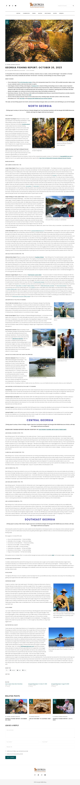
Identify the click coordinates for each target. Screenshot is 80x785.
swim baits (36, 186)
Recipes (55, 13)
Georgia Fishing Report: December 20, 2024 (16, 719)
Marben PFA (35, 86)
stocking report (26, 124)
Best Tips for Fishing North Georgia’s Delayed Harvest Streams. (55, 158)
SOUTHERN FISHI (44, 429)
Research (61, 13)
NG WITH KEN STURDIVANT (57, 429)
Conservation (26, 13)
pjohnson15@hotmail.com (37, 230)
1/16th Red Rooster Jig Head (47, 285)
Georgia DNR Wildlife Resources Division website (40, 98)
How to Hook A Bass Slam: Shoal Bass (13, 684)
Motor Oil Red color (12, 289)
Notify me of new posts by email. (15, 754)
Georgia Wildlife (15, 64)
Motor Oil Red (31, 285)
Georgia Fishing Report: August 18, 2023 (60, 684)
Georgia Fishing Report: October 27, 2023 (37, 684)
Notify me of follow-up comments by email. (17, 751)
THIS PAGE (21, 98)
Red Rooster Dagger (39, 282)
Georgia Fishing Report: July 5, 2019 (63, 719)
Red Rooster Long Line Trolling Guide (21, 296)
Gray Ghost (19, 285)
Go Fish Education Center (25, 82)
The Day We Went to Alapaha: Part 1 (40, 719)
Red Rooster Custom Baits (34, 275)
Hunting (18, 13)
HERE (30, 95)
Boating (40, 13)
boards (54, 175)
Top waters (28, 186)
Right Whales (48, 13)
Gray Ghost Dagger (61, 285)
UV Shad (24, 285)
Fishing (34, 13)
